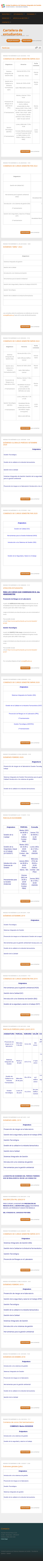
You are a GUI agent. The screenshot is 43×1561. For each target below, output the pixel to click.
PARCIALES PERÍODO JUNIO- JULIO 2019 (18, 1029)
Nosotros (6, 14)
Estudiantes (18, 14)
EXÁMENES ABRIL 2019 (12, 1120)
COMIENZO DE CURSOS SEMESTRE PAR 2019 (20, 979)
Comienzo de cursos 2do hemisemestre (18, 1422)
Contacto (6, 22)
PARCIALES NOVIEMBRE (12, 818)
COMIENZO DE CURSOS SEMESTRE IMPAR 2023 (21, 59)
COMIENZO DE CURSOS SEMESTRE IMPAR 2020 (21, 682)
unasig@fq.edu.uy (8, 315)
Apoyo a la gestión (20, 18)
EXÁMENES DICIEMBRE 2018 (14, 1357)
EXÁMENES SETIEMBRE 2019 (14, 916)
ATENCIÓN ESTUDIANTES (13, 588)
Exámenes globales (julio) (12, 1466)
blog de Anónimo (13, 40)
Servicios (5, 18)
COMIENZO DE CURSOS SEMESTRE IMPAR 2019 (21, 1234)
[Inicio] (21, 6)
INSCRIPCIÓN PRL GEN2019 (14, 1199)
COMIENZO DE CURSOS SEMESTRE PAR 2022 (20, 166)
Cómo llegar (4, 1539)
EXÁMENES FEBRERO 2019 (13, 1284)
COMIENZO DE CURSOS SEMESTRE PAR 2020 (20, 513)
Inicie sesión (27, 40)
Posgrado (31, 14)
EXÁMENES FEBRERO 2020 (13, 757)
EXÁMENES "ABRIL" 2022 (12, 247)
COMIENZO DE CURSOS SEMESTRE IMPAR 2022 (21, 341)
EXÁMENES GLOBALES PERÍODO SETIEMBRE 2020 (20, 443)
